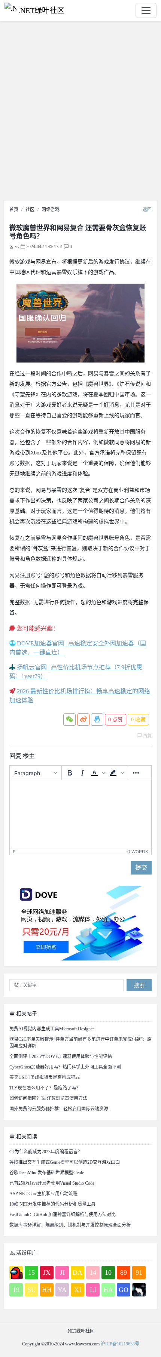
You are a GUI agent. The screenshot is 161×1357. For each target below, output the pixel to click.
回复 (147, 735)
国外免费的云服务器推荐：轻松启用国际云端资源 (58, 1108)
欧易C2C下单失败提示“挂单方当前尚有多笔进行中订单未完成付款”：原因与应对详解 (80, 1043)
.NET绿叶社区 (41, 10)
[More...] (136, 773)
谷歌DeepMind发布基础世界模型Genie (46, 1172)
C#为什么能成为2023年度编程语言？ (45, 1151)
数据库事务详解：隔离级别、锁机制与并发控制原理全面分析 (70, 1225)
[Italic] (82, 773)
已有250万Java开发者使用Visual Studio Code (51, 1183)
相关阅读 (26, 1136)
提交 (141, 867)
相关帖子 (26, 1014)
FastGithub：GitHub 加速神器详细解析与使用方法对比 (62, 1214)
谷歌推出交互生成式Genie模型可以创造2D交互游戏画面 (64, 1162)
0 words (137, 851)
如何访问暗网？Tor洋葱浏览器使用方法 (48, 1098)
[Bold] (69, 773)
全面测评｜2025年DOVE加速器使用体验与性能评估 (60, 1056)
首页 (13, 209)
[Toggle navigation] (146, 10)
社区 (29, 209)
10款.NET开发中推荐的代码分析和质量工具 (52, 1204)
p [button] (14, 851)
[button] (98, 773)
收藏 (138, 719)
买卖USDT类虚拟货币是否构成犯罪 (44, 1077)
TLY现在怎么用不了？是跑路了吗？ (44, 1088)
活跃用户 (26, 1253)
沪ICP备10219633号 (120, 1344)
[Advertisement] (80, 113)
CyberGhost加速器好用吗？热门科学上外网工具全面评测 (65, 1067)
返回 (147, 209)
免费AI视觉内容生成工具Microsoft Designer (51, 1028)
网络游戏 (51, 209)
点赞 (115, 719)
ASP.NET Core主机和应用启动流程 (43, 1193)
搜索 (139, 985)
